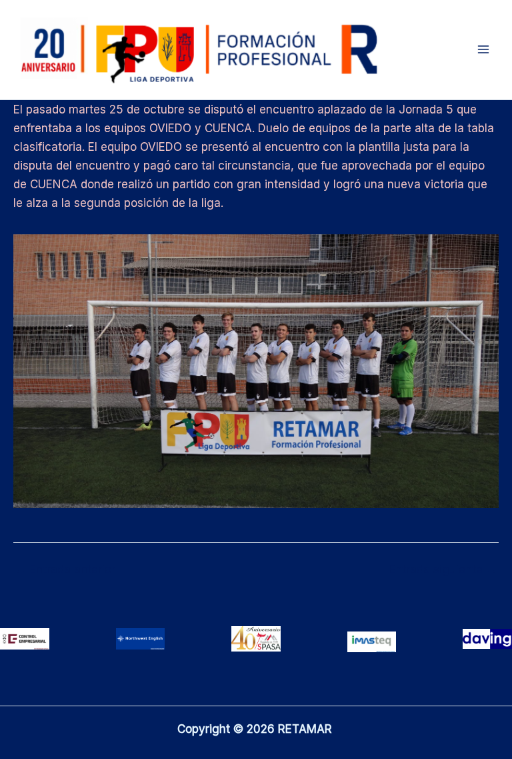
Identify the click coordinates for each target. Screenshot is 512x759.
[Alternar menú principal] (484, 50)
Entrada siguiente (443, 569)
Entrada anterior (65, 569)
